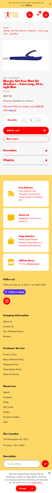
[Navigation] (46, 14)
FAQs (6, 402)
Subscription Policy (12, 369)
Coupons (7, 397)
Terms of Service (11, 374)
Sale (5, 422)
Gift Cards (8, 407)
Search (6, 392)
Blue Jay (6, 91)
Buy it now (12, 138)
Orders (6, 412)
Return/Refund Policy (13, 359)
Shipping (7, 100)
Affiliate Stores (33, 263)
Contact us (23, 218)
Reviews (7, 336)
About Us (7, 321)
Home (5, 27)
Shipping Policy (10, 364)
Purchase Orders (11, 417)
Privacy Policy (10, 354)
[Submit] (45, 463)
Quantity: (12, 120)
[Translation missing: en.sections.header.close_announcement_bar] (49, 4)
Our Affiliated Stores (13, 331)
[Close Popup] (49, 473)
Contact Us (8, 326)
